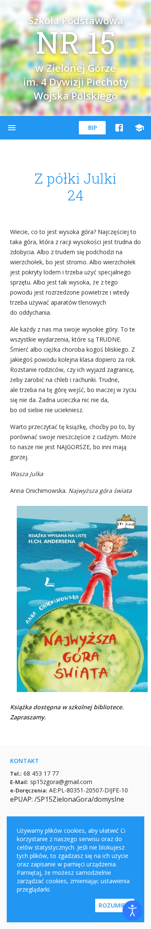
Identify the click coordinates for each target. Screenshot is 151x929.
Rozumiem (115, 905)
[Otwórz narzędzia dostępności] (132, 910)
